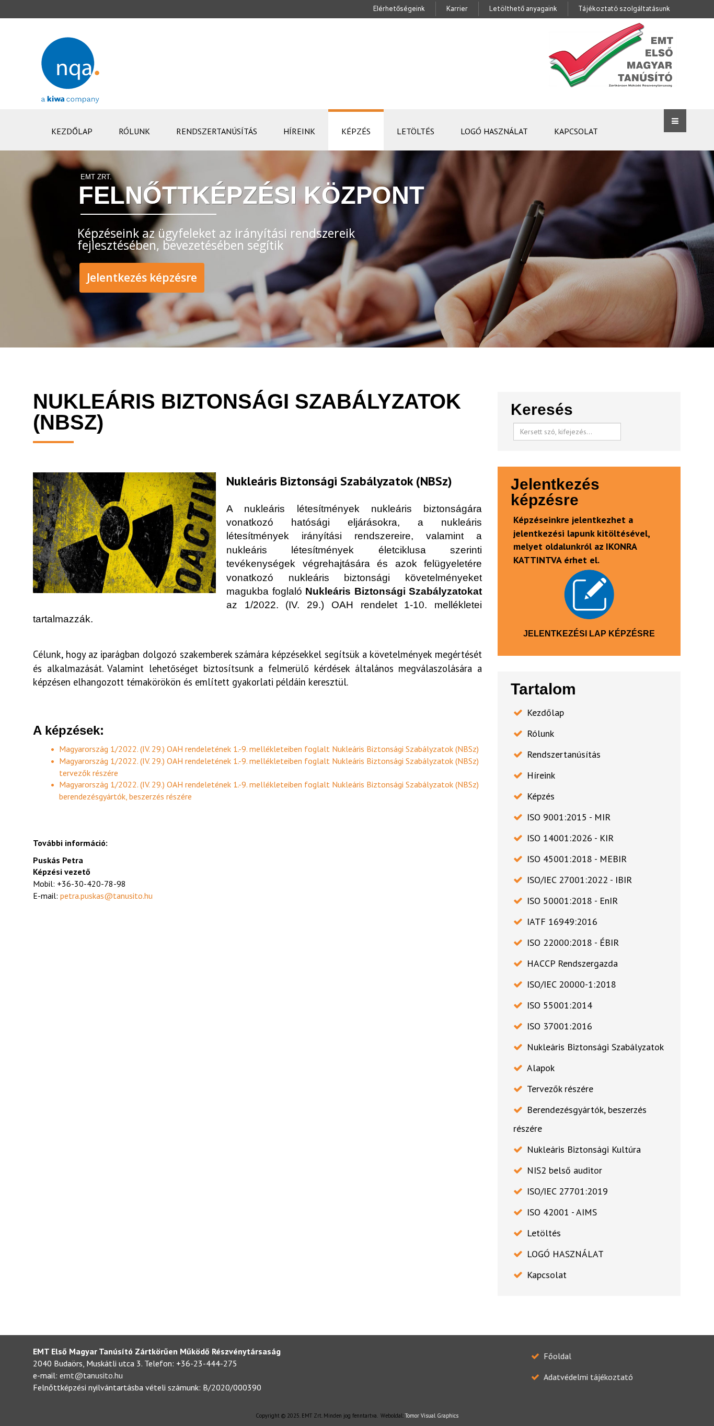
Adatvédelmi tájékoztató (588, 1377)
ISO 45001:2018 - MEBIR (577, 859)
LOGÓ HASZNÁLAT (494, 131)
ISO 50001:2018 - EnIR (572, 901)
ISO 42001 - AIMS (562, 1212)
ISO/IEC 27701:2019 (567, 1191)
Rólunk (134, 131)
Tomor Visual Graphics (431, 1415)
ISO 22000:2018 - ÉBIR (573, 942)
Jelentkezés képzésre (142, 277)
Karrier (457, 9)
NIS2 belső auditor (564, 1170)
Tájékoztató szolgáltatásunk (624, 9)
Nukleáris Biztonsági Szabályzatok (595, 1047)
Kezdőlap (72, 131)
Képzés (356, 131)
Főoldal (557, 1356)
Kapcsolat (576, 131)
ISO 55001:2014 (559, 1005)
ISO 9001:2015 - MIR (569, 817)
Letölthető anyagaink (523, 9)
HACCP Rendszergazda (572, 963)
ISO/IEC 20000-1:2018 (571, 984)
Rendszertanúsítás (216, 131)
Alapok (541, 1068)
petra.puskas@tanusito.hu (106, 895)
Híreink (299, 131)
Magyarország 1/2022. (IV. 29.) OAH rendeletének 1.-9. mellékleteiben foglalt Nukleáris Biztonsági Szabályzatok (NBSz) (269, 749)
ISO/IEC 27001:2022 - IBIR (579, 880)
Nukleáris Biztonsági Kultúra (584, 1149)
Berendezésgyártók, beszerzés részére (580, 1119)
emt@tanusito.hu (91, 1375)
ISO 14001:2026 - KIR (570, 838)
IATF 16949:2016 (562, 921)
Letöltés (415, 131)
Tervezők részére (560, 1089)
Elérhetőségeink (399, 9)
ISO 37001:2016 (559, 1026)
